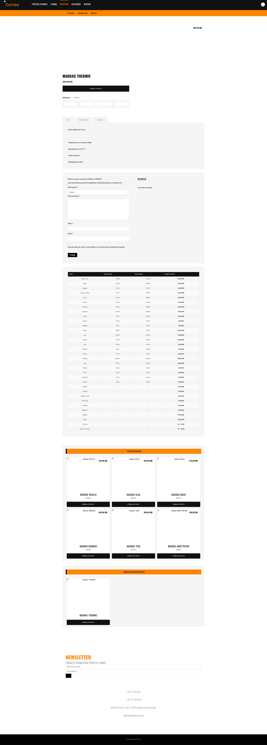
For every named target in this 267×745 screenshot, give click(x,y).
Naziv (70, 223)
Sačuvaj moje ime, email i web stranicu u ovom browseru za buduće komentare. (96, 247)
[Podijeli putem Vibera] (121, 104)
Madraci (76, 98)
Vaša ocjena (73, 187)
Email (70, 234)
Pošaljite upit (96, 88)
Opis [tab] (68, 120)
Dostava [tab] (100, 120)
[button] (263, 4)
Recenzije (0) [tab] (83, 120)
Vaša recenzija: (74, 196)
